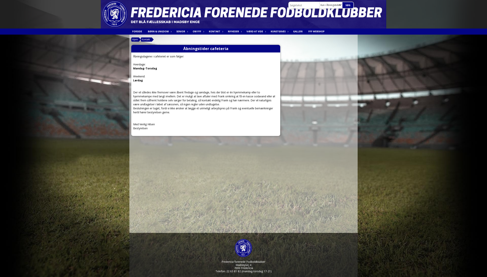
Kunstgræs (278, 31)
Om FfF (197, 31)
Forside (137, 31)
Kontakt (214, 31)
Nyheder (233, 31)
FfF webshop (316, 31)
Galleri (298, 31)
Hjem (135, 39)
